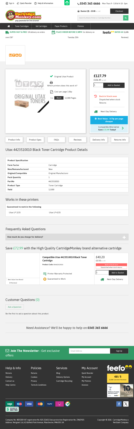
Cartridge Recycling (64, 381)
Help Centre (10, 385)
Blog (58, 373)
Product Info (14, 140)
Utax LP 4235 (55, 212)
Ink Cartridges (41, 26)
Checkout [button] (119, 11)
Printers (80, 26)
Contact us (9, 381)
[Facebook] (118, 404)
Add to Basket (114, 85)
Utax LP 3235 (15, 212)
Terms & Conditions (38, 385)
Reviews (78, 140)
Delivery (8, 377)
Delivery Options (63, 377)
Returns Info (120, 140)
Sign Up (119, 351)
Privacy (34, 381)
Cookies (34, 377)
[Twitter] (125, 404)
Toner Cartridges (22, 26)
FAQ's (56, 140)
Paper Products (61, 26)
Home (8, 43)
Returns (8, 373)
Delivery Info (99, 140)
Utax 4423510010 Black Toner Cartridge (57, 43)
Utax (35, 43)
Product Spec (35, 140)
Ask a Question (62, 54)
